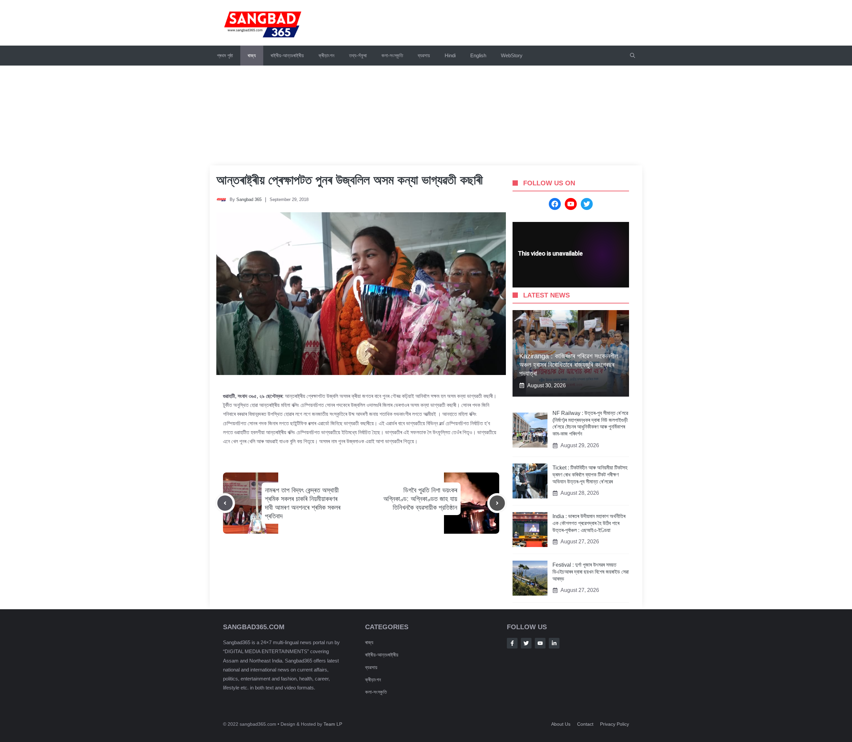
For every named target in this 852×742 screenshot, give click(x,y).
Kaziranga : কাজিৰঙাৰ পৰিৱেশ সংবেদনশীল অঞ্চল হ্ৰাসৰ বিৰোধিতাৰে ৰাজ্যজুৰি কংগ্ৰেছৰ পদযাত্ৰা (568, 364)
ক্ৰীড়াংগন (326, 55)
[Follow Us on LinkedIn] (554, 643)
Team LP (332, 724)
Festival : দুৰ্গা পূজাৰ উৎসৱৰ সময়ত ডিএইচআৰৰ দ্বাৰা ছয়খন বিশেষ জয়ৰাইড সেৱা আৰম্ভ (590, 572)
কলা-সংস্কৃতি (392, 55)
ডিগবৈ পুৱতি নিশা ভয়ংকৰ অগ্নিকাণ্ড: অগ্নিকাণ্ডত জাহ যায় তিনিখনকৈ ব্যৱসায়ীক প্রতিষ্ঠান (420, 498)
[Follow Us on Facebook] (512, 643)
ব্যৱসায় (371, 667)
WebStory (512, 55)
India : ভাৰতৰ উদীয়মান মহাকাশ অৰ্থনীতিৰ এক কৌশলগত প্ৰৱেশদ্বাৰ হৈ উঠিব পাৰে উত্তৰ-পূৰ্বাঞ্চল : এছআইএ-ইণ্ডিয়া (588, 523)
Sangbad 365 (249, 199)
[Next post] (497, 503)
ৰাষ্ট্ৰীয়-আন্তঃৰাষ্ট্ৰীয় (287, 55)
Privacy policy (614, 724)
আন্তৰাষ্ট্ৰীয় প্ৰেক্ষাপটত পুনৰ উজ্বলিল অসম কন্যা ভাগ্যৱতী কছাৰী (349, 180)
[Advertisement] (426, 115)
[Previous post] (225, 503)
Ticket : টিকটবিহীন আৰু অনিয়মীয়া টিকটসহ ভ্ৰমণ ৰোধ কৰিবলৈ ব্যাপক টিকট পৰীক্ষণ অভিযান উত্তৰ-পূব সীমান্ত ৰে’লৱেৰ (589, 474)
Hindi (450, 55)
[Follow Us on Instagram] (540, 643)
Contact (585, 724)
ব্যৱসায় (424, 55)
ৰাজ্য (252, 55)
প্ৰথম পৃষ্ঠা (225, 55)
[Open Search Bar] (632, 56)
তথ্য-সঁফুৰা (358, 55)
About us (560, 724)
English (478, 55)
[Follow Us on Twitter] (526, 643)
